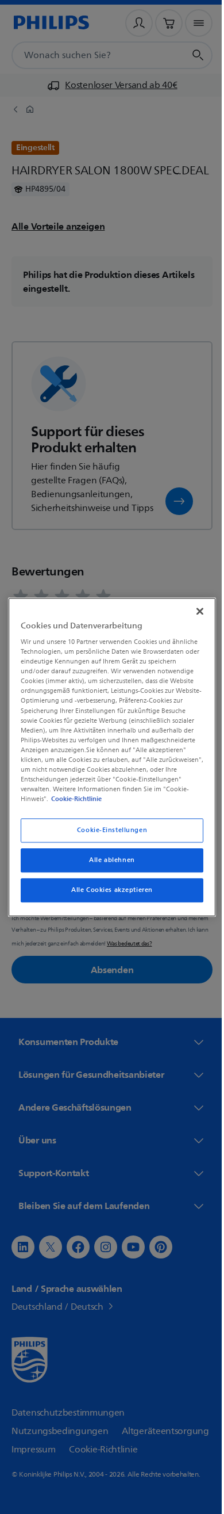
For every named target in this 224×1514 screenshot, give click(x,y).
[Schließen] (194, 611)
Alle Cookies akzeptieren (108, 889)
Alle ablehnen (107, 860)
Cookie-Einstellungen (107, 830)
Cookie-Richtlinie (108, 798)
